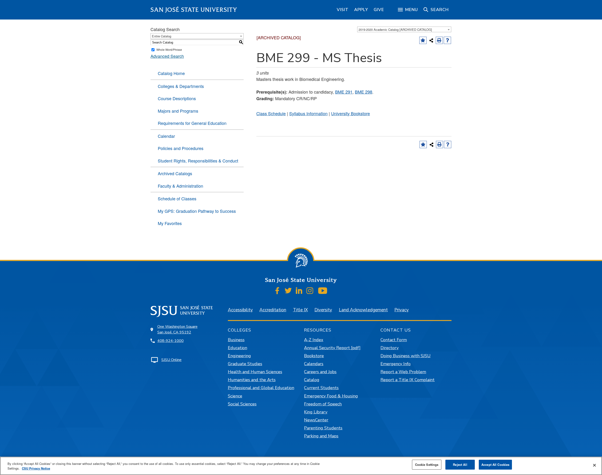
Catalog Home (171, 73)
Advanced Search (167, 56)
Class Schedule (271, 113)
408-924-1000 (170, 340)
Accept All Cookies (495, 464)
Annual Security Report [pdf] (332, 348)
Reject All (460, 464)
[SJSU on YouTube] (322, 290)
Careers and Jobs (320, 372)
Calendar (166, 136)
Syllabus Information (308, 113)
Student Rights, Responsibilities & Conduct (198, 161)
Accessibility (240, 310)
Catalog (311, 380)
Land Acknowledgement (363, 310)
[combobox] (404, 29)
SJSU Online (171, 359)
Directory (389, 348)
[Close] (594, 465)
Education (237, 348)
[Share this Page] (431, 40)
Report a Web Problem (403, 372)
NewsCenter (316, 420)
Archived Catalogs (175, 173)
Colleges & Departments (181, 86)
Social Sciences (242, 404)
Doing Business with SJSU (405, 356)
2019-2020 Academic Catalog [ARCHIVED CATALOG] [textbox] (395, 29)
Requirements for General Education (192, 123)
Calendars (313, 364)
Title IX (300, 310)
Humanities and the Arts (252, 380)
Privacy (401, 310)
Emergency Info (395, 364)
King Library (315, 412)
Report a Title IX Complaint (407, 380)
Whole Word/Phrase (169, 49)
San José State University (193, 9)
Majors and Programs (178, 111)
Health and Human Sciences (255, 372)
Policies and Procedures (180, 148)
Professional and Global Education (261, 388)
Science (235, 396)
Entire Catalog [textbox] (161, 36)
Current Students (321, 388)
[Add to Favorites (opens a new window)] (423, 40)
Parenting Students (323, 428)
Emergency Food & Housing (331, 396)
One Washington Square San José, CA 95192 (177, 329)
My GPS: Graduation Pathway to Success (197, 211)
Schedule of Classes (177, 198)
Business (236, 340)
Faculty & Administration (180, 186)
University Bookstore (350, 113)
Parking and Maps (321, 436)
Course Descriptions (177, 98)
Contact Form (393, 340)
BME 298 (363, 92)
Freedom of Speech (323, 404)
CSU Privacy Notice (36, 468)
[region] (343, 9)
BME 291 (343, 92)
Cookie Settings (427, 464)
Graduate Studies (245, 364)
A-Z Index (313, 340)
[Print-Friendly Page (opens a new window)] (439, 40)
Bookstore (314, 356)
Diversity (323, 310)
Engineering (239, 356)
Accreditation (272, 310)
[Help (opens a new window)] (447, 40)
